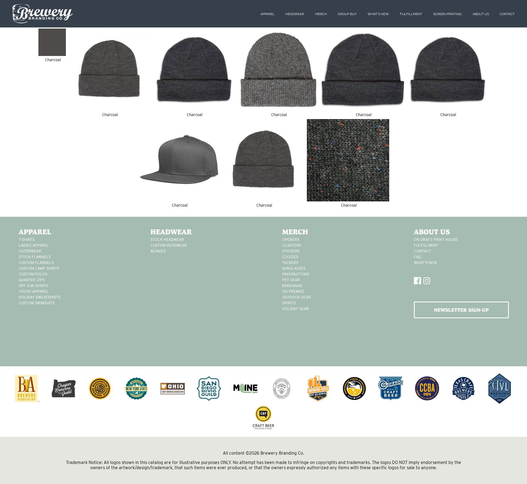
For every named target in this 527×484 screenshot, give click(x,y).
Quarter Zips (32, 280)
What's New (378, 14)
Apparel (267, 14)
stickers (290, 251)
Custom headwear (168, 245)
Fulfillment (411, 14)
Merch (321, 14)
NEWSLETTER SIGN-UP (461, 310)
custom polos (33, 274)
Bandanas (292, 285)
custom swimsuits (37, 303)
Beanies (158, 251)
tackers (290, 262)
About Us (481, 14)
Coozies (290, 257)
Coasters (291, 245)
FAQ (417, 257)
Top (514, 471)
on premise (293, 291)
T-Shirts (27, 239)
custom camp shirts (39, 268)
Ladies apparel (34, 245)
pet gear (291, 280)
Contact (507, 14)
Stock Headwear (167, 239)
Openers (290, 239)
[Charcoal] (52, 42)
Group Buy (347, 14)
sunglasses (293, 268)
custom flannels (36, 262)
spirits (289, 303)
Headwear (294, 14)
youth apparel (34, 291)
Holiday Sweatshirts (40, 297)
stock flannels (35, 257)
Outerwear (30, 251)
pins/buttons (295, 274)
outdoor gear (296, 297)
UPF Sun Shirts (33, 285)
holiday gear (295, 308)
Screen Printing (447, 14)
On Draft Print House (436, 239)
